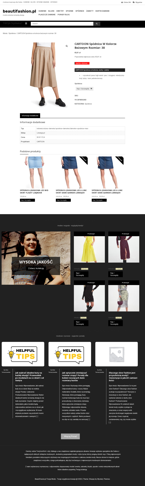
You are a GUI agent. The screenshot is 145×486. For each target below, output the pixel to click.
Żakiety (89, 11)
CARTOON (40, 142)
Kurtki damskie (103, 11)
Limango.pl (41, 133)
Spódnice (79, 11)
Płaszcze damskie (47, 15)
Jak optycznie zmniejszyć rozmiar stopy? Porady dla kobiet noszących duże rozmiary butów (75, 376)
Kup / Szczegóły (83, 89)
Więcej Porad (70, 436)
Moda (5, 33)
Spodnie (69, 11)
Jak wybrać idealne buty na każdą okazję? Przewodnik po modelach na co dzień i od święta (29, 376)
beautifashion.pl (19, 11)
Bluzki (51, 11)
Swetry (60, 11)
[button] (67, 46)
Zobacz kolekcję (36, 268)
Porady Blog (64, 15)
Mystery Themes (103, 479)
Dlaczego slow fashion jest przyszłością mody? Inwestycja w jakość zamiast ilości (123, 376)
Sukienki (42, 11)
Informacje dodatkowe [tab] (30, 116)
